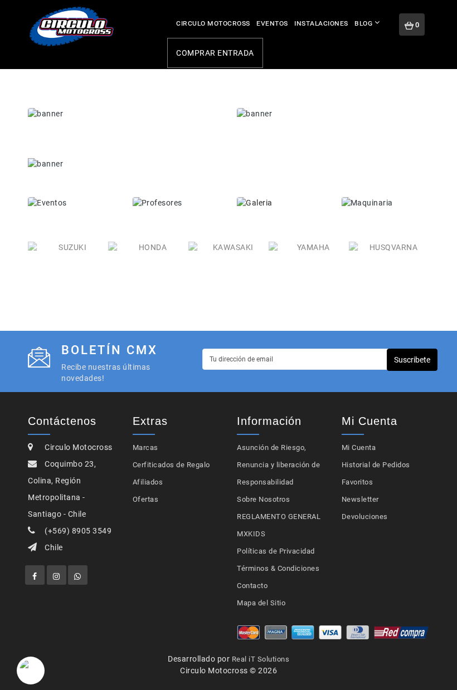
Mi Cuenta (359, 447)
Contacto (252, 585)
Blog (363, 22)
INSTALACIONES (321, 22)
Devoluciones (365, 516)
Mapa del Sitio (261, 603)
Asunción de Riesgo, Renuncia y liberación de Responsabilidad (278, 464)
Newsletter (360, 499)
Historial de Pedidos (376, 465)
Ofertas (146, 499)
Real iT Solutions (261, 659)
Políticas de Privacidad (276, 551)
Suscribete (412, 359)
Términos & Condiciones (278, 568)
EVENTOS (272, 22)
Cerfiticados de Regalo (171, 465)
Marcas (145, 447)
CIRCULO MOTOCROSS (213, 22)
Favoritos (357, 482)
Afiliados (148, 482)
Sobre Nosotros (263, 499)
